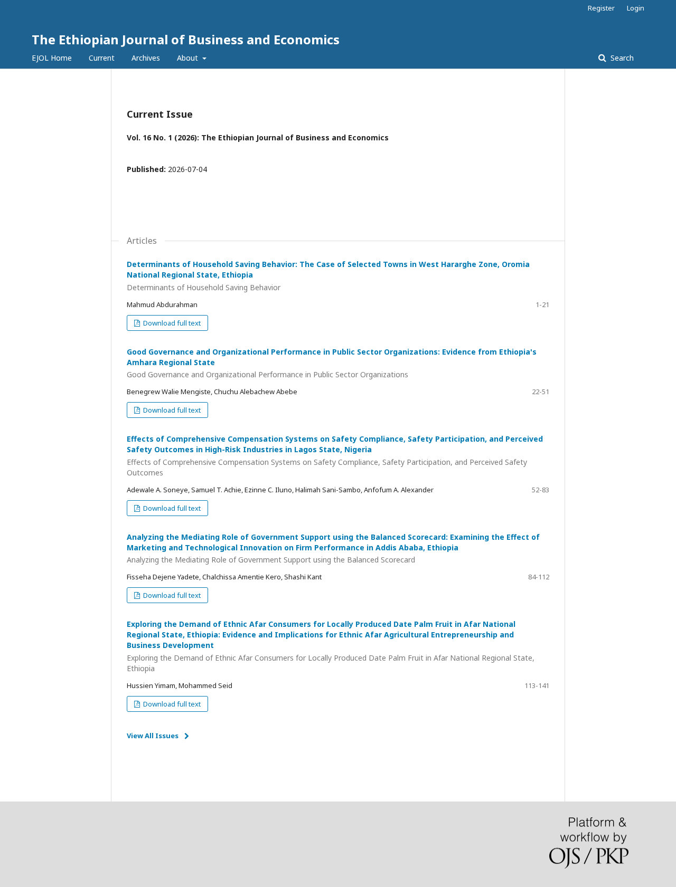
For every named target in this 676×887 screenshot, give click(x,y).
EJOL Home (52, 58)
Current (102, 58)
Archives (146, 58)
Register (601, 8)
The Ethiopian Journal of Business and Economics (186, 39)
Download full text (171, 323)
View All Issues (153, 735)
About (188, 58)
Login (635, 8)
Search (621, 58)
